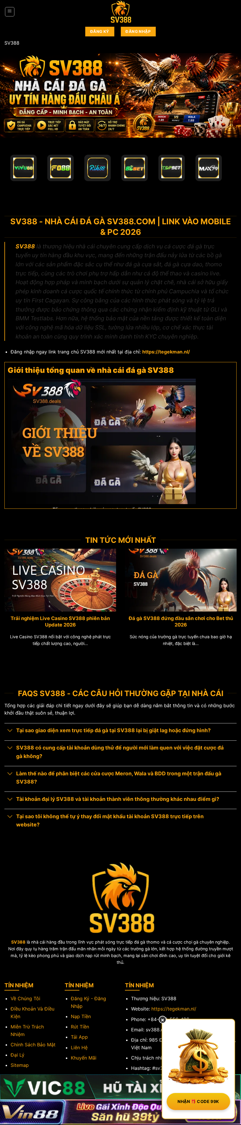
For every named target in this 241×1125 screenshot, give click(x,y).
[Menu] (10, 11)
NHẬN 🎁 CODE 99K (198, 1101)
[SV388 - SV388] (120, 11)
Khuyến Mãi (83, 1058)
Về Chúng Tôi (25, 998)
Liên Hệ (79, 1047)
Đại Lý (17, 1055)
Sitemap (20, 1065)
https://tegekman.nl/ (173, 1009)
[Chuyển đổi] (10, 731)
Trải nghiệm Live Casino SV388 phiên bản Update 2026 (60, 621)
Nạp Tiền (81, 1016)
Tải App (79, 1037)
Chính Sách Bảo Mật (33, 1044)
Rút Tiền (80, 1027)
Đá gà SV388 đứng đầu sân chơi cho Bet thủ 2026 (181, 621)
